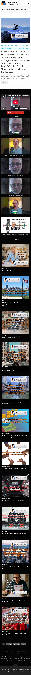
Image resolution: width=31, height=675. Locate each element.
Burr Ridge (20, 657)
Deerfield (26, 657)
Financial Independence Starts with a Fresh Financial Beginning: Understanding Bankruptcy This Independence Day (14, 304)
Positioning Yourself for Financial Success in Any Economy (14, 270)
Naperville (11, 658)
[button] (17, 117)
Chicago (13, 657)
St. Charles (14, 660)
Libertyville (4, 658)
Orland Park (18, 658)
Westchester (21, 660)
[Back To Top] (15, 666)
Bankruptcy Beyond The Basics (9, 48)
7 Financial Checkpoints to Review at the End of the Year (14, 468)
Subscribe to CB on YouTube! (16, 112)
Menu (28, 3)
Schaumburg (26, 658)
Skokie (8, 660)
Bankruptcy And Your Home (9, 45)
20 (18, 644)
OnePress (9, 671)
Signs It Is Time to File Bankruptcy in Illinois (11, 337)
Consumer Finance (24, 48)
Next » (23, 644)
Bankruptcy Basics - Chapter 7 (16, 47)
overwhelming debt (8, 75)
